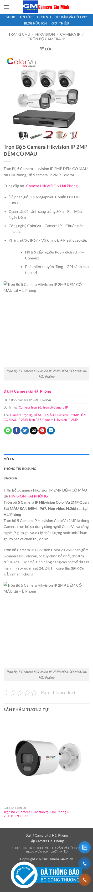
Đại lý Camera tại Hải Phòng (27, 391)
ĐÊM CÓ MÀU (44, 415)
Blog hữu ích (35, 23)
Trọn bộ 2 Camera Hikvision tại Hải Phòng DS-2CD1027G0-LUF (38, 814)
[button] (6, 7)
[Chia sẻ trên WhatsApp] (8, 431)
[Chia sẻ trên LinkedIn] (51, 431)
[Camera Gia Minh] (46, 6)
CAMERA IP (70, 34)
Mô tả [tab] (9, 459)
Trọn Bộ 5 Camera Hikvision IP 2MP (53, 420)
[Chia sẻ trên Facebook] (17, 431)
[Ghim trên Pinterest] (42, 431)
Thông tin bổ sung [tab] (20, 469)
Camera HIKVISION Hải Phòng (52, 185)
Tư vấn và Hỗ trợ (71, 17)
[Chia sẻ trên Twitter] (25, 431)
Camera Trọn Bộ (30, 407)
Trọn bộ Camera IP (46, 38)
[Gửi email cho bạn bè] (34, 431)
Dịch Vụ (44, 17)
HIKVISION (45, 34)
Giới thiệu (60, 23)
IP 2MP (22, 420)
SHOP (10, 17)
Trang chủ (19, 34)
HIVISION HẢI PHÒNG (28, 496)
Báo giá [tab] (10, 478)
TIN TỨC (26, 17)
